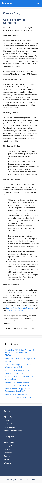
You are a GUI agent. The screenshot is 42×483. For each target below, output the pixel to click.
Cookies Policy (9, 424)
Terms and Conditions (13, 430)
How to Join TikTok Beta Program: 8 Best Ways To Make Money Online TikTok (19, 352)
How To (7, 449)
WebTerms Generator (14, 310)
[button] (29, 3)
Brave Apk (8, 3)
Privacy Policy (9, 427)
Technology (8, 456)
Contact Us (8, 420)
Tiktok (6, 459)
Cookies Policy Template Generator (20, 308)
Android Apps (9, 442)
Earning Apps (9, 446)
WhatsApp (8, 463)
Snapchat (8, 452)
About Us (8, 417)
